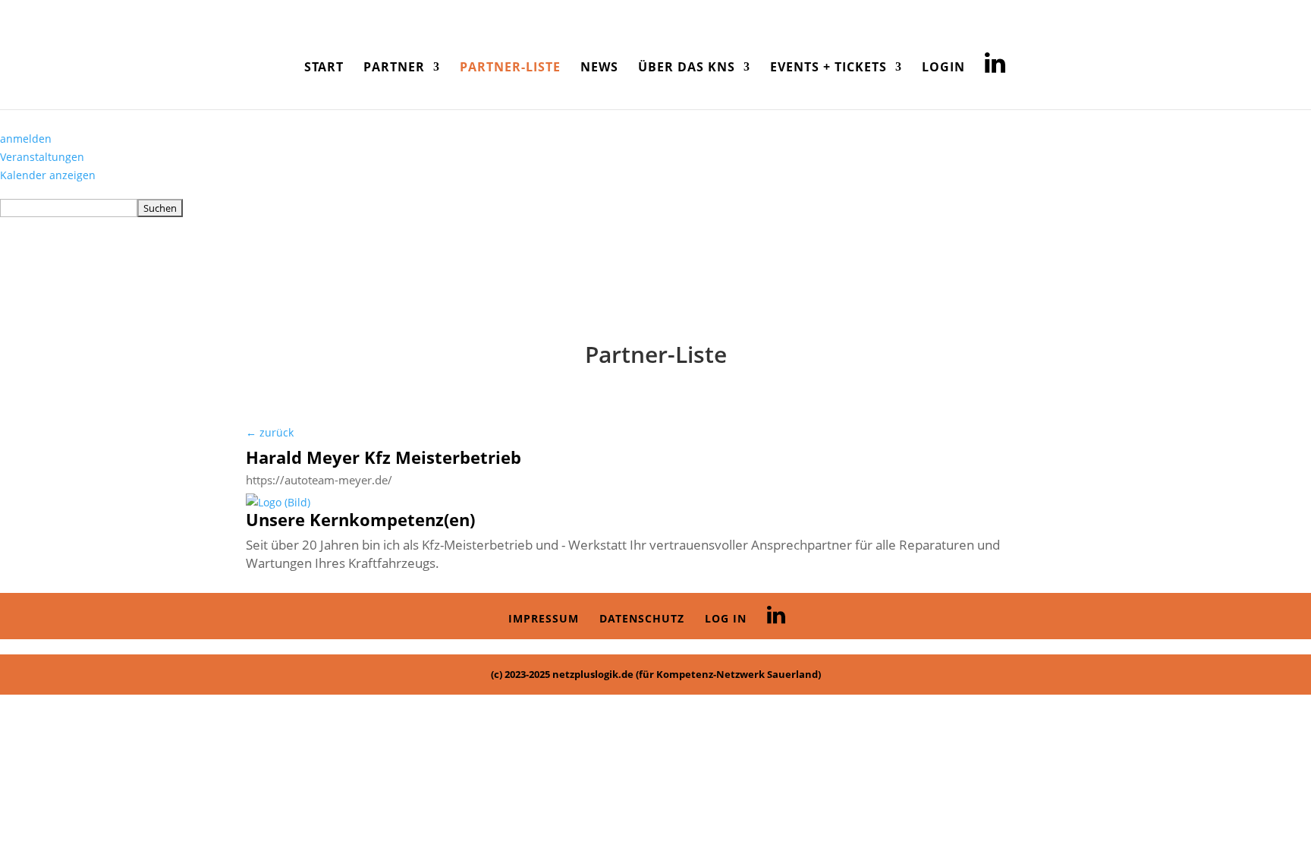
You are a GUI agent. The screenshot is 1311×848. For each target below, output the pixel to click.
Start (324, 68)
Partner (394, 68)
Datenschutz (641, 618)
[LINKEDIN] (995, 72)
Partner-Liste (510, 68)
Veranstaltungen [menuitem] (42, 157)
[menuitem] (655, 208)
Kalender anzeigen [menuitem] (48, 175)
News (599, 68)
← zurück (270, 432)
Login (943, 68)
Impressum (543, 618)
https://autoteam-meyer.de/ (319, 480)
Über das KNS (686, 68)
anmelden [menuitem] (26, 138)
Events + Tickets (828, 68)
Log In (726, 618)
